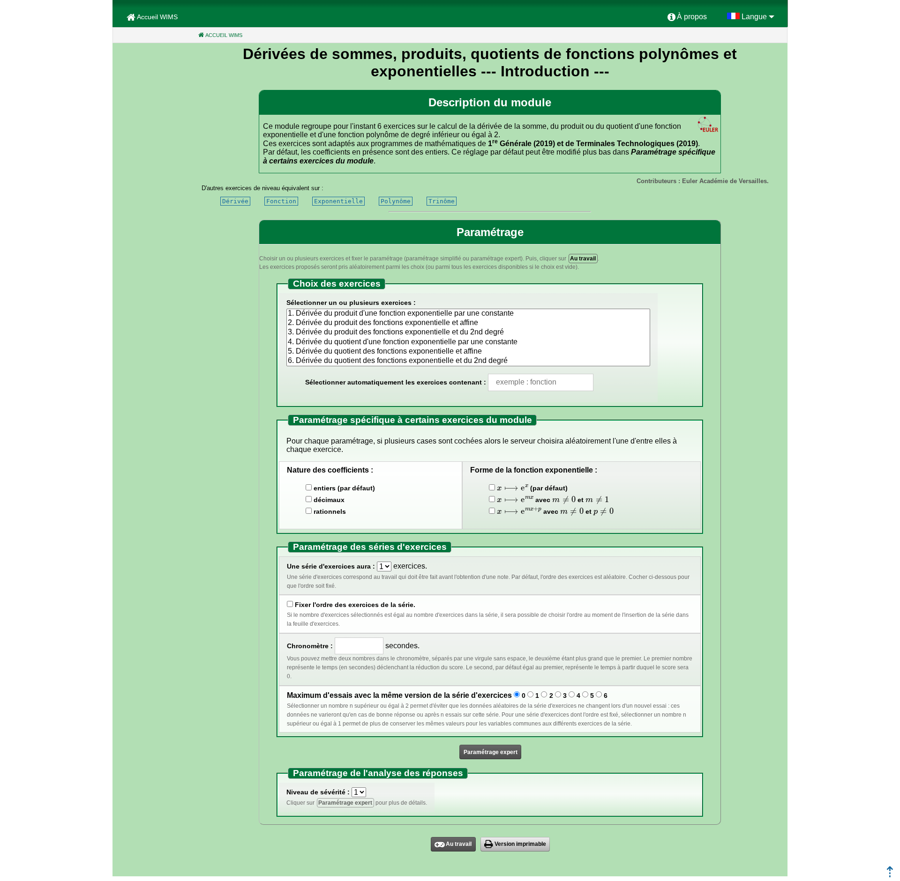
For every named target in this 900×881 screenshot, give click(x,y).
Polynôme (396, 201)
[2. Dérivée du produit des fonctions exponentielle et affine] (468, 323)
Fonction (281, 201)
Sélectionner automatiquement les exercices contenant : (395, 382)
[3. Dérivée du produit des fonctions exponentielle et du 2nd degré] (468, 332)
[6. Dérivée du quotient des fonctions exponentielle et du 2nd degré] (468, 361)
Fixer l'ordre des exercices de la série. (355, 604)
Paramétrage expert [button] (491, 752)
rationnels (330, 511)
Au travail (583, 258)
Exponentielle (338, 201)
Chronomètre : (310, 646)
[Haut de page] (890, 875)
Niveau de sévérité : (318, 792)
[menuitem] (687, 17)
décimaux (329, 499)
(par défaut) (532, 487)
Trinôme (441, 201)
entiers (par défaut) (344, 488)
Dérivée (235, 201)
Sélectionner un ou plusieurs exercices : (351, 302)
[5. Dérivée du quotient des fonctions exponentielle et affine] (468, 351)
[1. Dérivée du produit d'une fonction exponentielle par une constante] (468, 313)
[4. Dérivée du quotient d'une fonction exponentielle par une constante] (468, 342)
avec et (551, 499)
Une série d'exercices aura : (331, 566)
